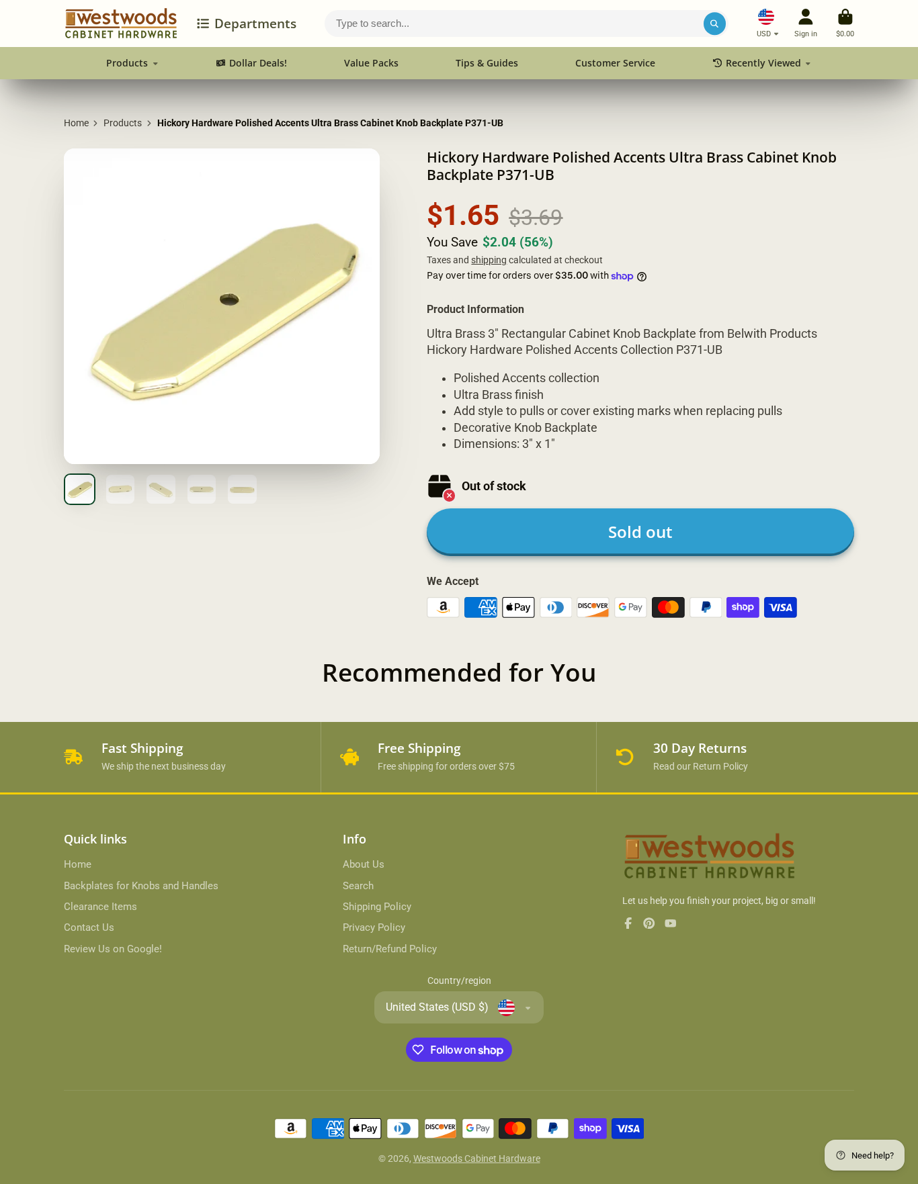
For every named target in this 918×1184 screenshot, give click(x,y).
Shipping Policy (377, 907)
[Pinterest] (649, 923)
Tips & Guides (487, 62)
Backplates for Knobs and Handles (141, 886)
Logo (121, 23)
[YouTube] (671, 923)
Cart (845, 23)
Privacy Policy (374, 927)
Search (358, 886)
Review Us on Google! (113, 949)
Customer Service (615, 62)
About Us (363, 864)
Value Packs (371, 62)
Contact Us (89, 927)
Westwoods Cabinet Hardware (476, 1158)
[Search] (715, 23)
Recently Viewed (763, 62)
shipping (489, 260)
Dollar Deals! (258, 62)
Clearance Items (100, 907)
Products (127, 62)
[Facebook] (628, 923)
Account (805, 23)
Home (76, 123)
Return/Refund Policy (390, 949)
